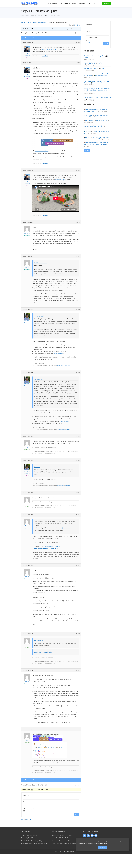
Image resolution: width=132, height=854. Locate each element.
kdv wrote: (37, 467)
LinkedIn (44, 56)
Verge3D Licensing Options (29, 835)
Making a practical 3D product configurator (34, 843)
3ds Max (49, 49)
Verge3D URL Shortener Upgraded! (94, 56)
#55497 (78, 670)
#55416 (78, 222)
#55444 (78, 256)
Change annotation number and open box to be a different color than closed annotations (97, 89)
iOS (75, 25)
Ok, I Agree (102, 847)
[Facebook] (88, 835)
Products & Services (52, 3)
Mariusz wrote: (38, 379)
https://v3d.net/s (58, 354)
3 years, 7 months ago (62, 29)
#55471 (78, 492)
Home (23, 22)
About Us (96, 3)
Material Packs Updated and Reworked (63, 841)
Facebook (61, 365)
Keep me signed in (29, 810)
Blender (44, 49)
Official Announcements (39, 22)
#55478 (78, 633)
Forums (28, 22)
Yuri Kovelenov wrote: (40, 263)
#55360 (78, 170)
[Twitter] (84, 835)
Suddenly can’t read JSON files (43, 652)
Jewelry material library (42, 151)
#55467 (78, 436)
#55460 (78, 372)
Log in (23, 819)
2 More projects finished (91, 68)
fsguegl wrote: (38, 640)
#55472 (78, 514)
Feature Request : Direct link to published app (97, 97)
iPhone (79, 25)
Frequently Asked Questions (29, 838)
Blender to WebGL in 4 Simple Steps (32, 841)
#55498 (78, 729)
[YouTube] (92, 835)
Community (81, 3)
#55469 (78, 460)
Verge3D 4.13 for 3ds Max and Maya (62, 835)
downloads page (60, 180)
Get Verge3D (106, 3)
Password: (26, 802)
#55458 (78, 309)
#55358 (78, 42)
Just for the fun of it (90, 63)
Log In (76, 814)
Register (28, 819)
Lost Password (90, 45)
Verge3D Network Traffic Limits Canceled (64, 843)
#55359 (78, 63)
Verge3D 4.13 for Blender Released (62, 838)
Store (89, 3)
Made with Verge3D (65, 3)
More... (87, 150)
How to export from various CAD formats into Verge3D (96, 138)
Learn (73, 3)
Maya (56, 49)
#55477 (78, 565)
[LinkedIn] (95, 835)
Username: (26, 795)
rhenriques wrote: (39, 316)
